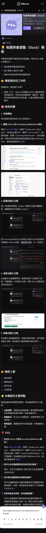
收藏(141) (40, 28)
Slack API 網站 (11, 129)
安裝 (28, 28)
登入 (42, 4)
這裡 (22, 141)
